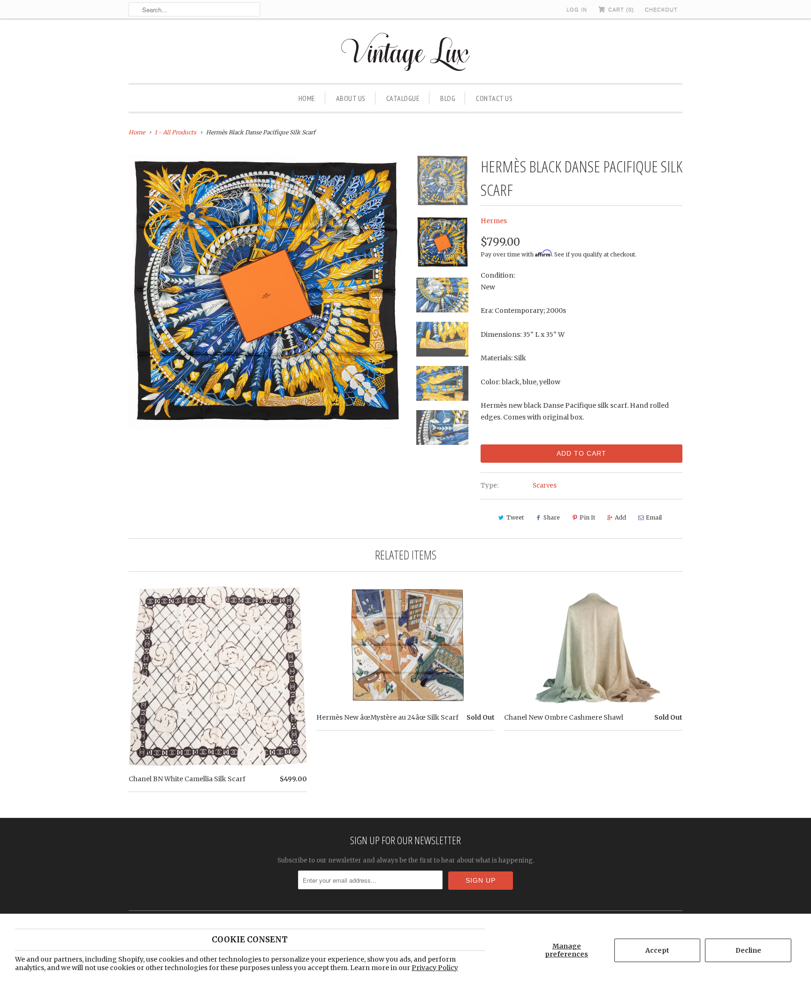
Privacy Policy (435, 968)
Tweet (515, 517)
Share (551, 517)
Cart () (620, 9)
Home (306, 98)
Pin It (587, 517)
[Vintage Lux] (405, 53)
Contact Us (494, 98)
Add (620, 517)
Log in (576, 9)
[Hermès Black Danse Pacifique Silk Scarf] (266, 292)
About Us (351, 98)
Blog (447, 98)
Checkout (661, 9)
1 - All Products (175, 132)
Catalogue (403, 98)
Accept (657, 950)
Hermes (494, 221)
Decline (748, 950)
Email (654, 517)
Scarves (545, 486)
